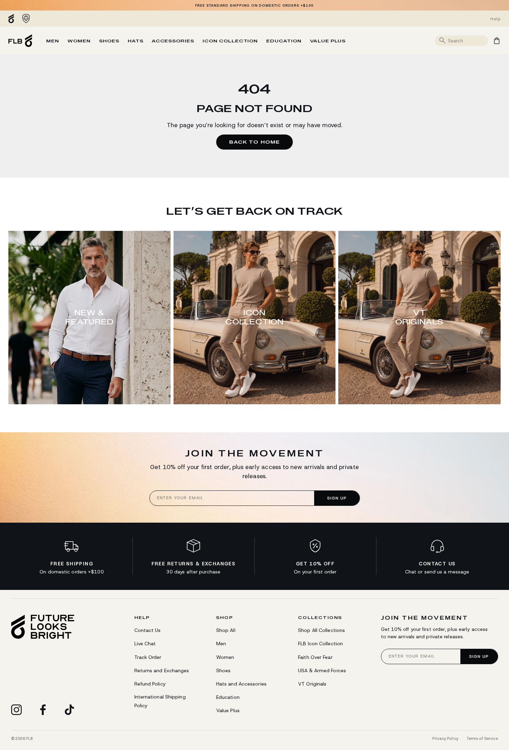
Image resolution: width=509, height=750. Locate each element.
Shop (224, 617)
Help (142, 617)
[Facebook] (43, 709)
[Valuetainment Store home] (20, 40)
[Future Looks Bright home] (42, 627)
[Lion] (26, 18)
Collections (320, 617)
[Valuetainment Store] (12, 18)
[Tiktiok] (69, 709)
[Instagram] (16, 709)
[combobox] (467, 41)
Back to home (254, 142)
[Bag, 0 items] (496, 40)
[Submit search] (442, 40)
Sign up (337, 498)
